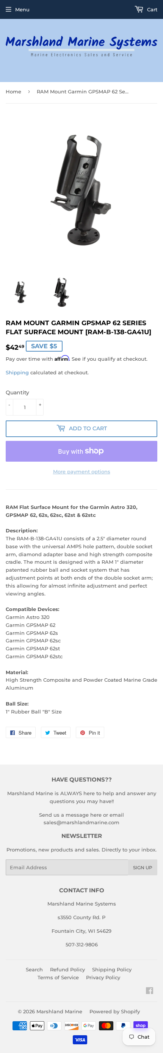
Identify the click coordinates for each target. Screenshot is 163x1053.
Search (34, 969)
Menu (22, 9)
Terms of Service (58, 977)
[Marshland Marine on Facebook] (150, 992)
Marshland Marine (59, 1011)
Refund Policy (67, 969)
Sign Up (142, 867)
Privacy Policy (103, 977)
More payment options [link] (81, 471)
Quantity (17, 392)
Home (13, 91)
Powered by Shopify (114, 1011)
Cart (151, 9)
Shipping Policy (112, 969)
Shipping (17, 372)
